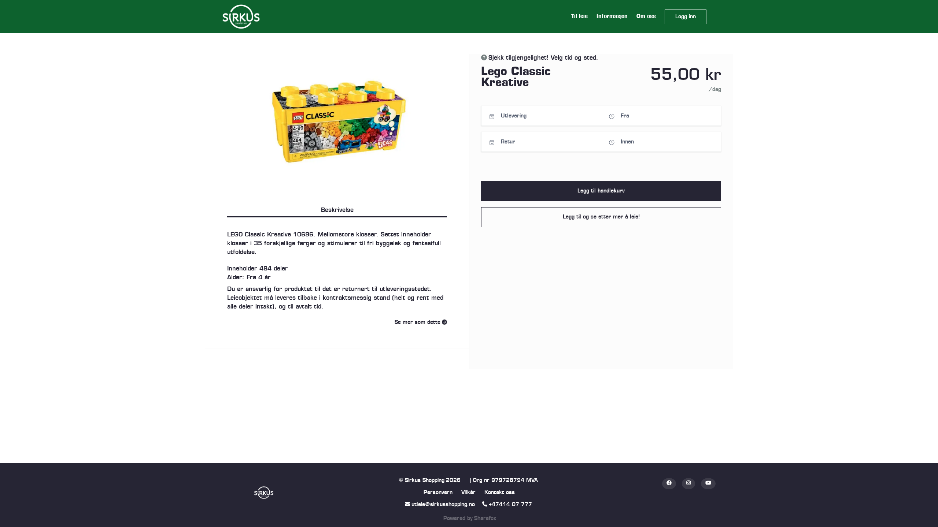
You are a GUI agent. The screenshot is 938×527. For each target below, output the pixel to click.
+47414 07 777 (510, 505)
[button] (685, 17)
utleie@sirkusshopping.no (443, 505)
